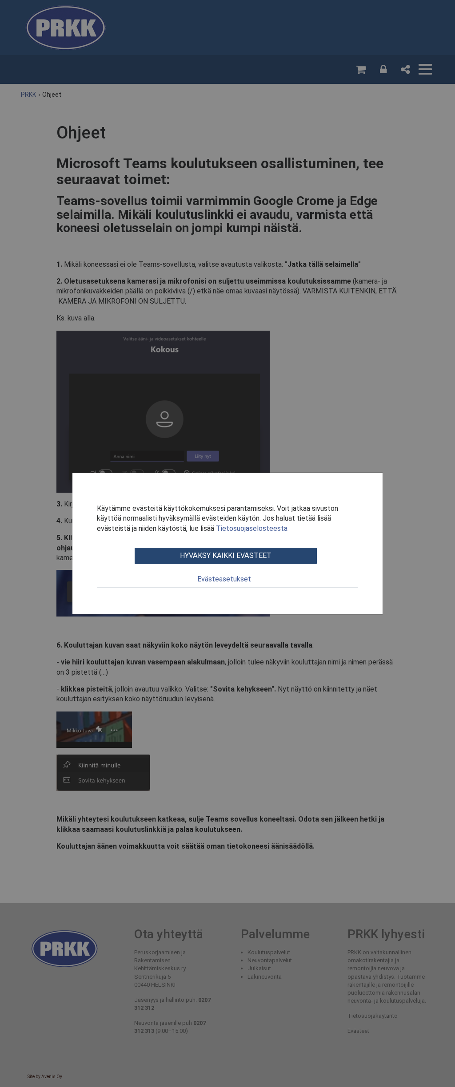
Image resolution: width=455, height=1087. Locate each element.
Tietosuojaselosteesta (251, 528)
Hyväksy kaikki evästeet (225, 555)
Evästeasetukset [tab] (224, 579)
